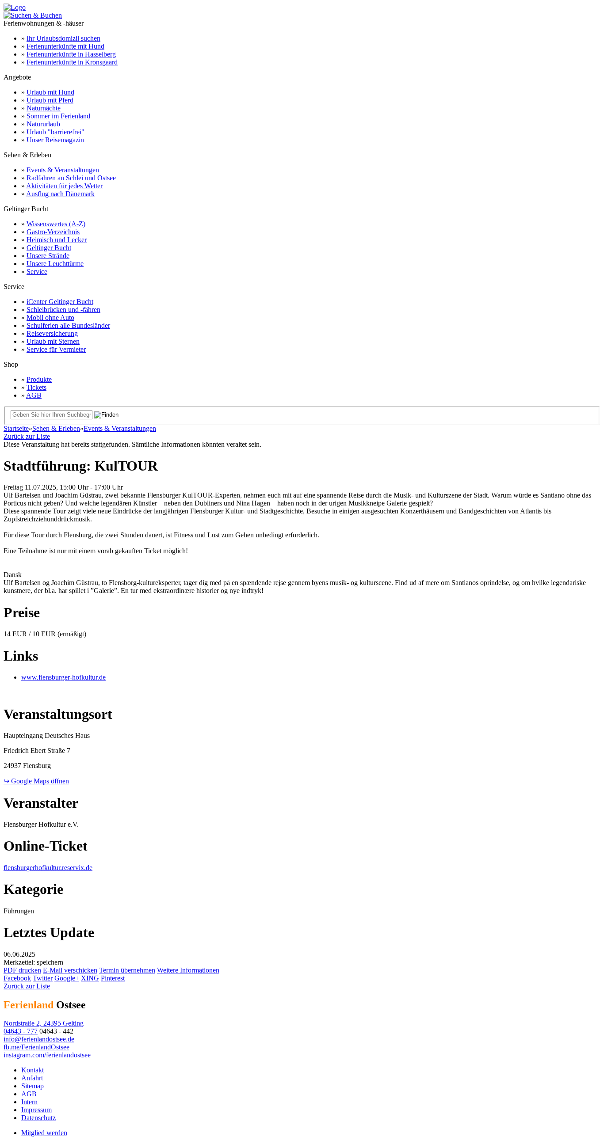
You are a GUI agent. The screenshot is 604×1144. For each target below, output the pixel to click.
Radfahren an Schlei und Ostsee (71, 178)
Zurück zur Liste (27, 436)
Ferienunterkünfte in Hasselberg (71, 54)
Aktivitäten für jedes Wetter (64, 186)
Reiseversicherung (52, 333)
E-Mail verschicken (70, 970)
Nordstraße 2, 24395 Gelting (44, 1023)
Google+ (66, 978)
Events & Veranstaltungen (63, 170)
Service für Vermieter (56, 349)
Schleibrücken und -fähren (63, 309)
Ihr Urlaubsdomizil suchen (63, 38)
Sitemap (32, 1086)
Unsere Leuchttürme (55, 263)
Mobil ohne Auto (50, 317)
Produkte (39, 379)
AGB (34, 395)
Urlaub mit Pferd (50, 100)
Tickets (36, 387)
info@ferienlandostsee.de (39, 1039)
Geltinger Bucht (49, 247)
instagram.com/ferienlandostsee (47, 1055)
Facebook (17, 978)
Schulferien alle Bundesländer (68, 325)
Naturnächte (44, 108)
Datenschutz (38, 1117)
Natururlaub (43, 124)
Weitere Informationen (188, 970)
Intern (29, 1102)
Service (37, 271)
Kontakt (32, 1070)
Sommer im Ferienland (58, 116)
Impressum (36, 1110)
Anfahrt (32, 1078)
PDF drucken (22, 970)
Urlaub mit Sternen (53, 341)
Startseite (16, 428)
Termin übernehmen (127, 970)
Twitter (43, 978)
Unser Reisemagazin (55, 140)
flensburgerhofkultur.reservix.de (48, 867)
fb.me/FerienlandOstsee (36, 1047)
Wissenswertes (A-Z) (56, 224)
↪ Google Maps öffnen (36, 781)
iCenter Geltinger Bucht (60, 301)
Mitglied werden (44, 1132)
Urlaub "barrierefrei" (55, 132)
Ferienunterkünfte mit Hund (65, 46)
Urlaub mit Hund (50, 92)
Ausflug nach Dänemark (60, 194)
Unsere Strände (48, 255)
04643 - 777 (21, 1031)
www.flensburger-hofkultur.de (63, 677)
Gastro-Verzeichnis (53, 232)
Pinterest (113, 978)
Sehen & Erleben (56, 428)
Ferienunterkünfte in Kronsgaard (72, 62)
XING (90, 978)
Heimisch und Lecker (57, 239)
